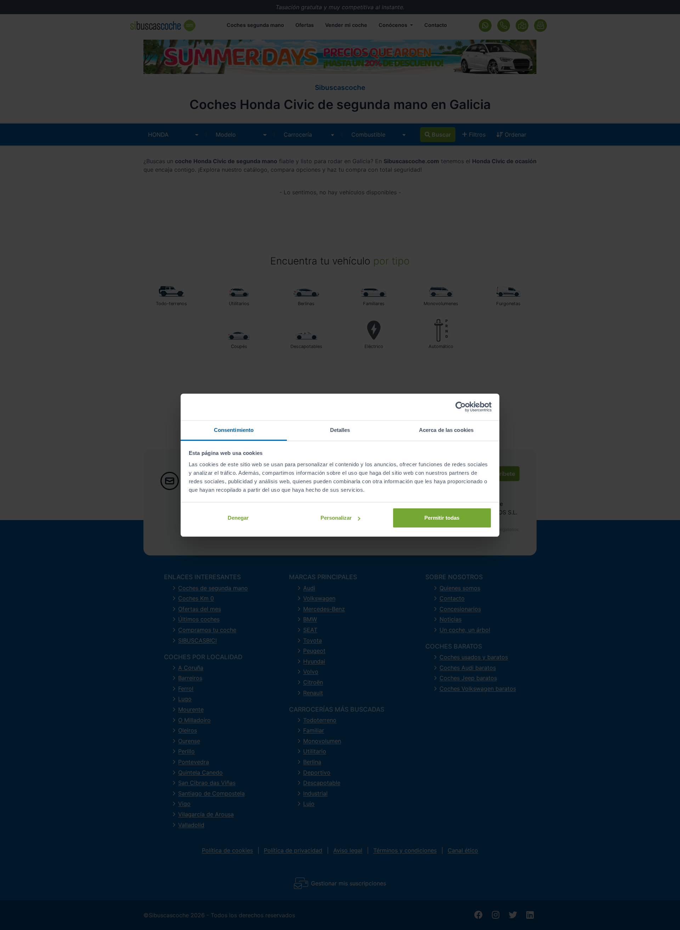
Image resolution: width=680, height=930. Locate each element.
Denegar (238, 518)
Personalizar (336, 518)
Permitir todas (441, 518)
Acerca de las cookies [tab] (446, 430)
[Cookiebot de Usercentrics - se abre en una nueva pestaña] (461, 406)
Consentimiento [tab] (234, 430)
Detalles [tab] (340, 430)
